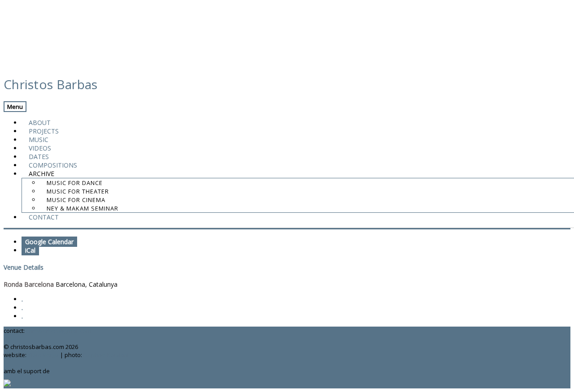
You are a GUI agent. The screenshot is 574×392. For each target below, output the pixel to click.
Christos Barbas (51, 84)
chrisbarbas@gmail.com (58, 331)
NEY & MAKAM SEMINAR (82, 208)
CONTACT (44, 217)
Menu (15, 107)
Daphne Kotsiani (106, 355)
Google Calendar (49, 241)
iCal (30, 250)
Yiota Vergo (43, 355)
